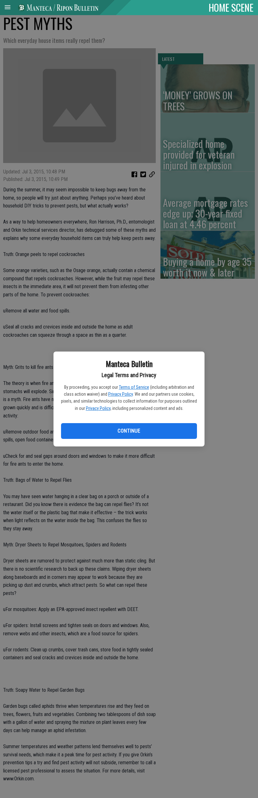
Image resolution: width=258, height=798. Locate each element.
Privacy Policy (120, 394)
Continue (129, 431)
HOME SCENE (231, 7)
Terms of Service (134, 387)
